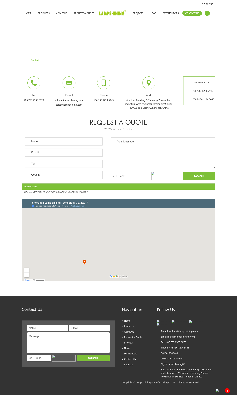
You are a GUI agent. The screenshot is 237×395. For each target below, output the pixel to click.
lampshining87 (201, 82)
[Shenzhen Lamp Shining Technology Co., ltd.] (113, 13)
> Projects (127, 342)
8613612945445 (169, 353)
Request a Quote (84, 13)
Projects (138, 13)
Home (28, 13)
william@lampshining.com (69, 100)
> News (126, 348)
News (153, 13)
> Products (128, 326)
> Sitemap (127, 364)
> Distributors (129, 353)
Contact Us (192, 13)
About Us (61, 13)
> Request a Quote (132, 337)
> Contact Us (129, 359)
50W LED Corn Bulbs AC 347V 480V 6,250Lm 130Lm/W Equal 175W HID (56, 191)
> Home (126, 320)
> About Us (128, 331)
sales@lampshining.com (69, 104)
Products (44, 13)
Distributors (171, 13)
